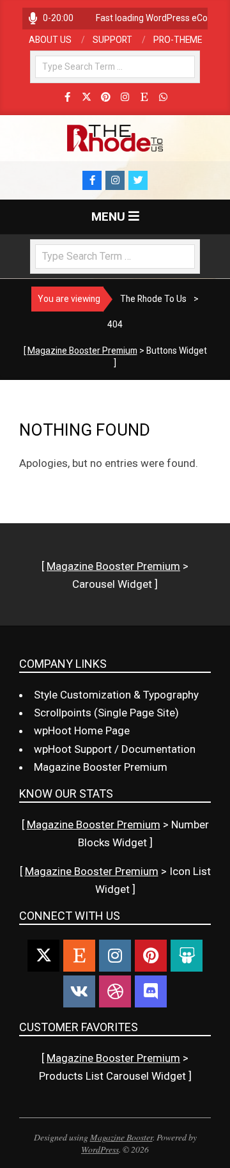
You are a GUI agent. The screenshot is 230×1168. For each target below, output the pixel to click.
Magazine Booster (121, 1137)
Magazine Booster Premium (82, 350)
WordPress (100, 1149)
